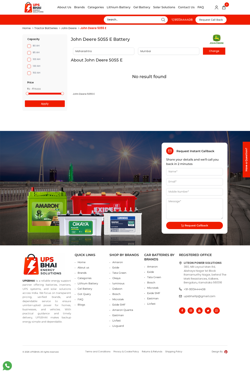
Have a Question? (246, 159)
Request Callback (196, 225)
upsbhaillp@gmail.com (199, 296)
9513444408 (183, 19)
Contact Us (186, 7)
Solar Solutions (164, 7)
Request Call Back (211, 19)
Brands (79, 7)
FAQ (200, 7)
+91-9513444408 (195, 289)
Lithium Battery (118, 7)
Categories (96, 7)
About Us (64, 7)
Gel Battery (141, 7)
